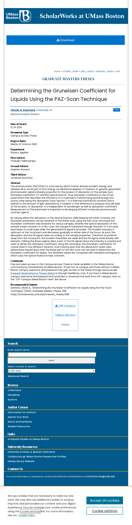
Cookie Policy (26, 515)
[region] (66, 505)
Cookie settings (30, 511)
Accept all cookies (104, 500)
